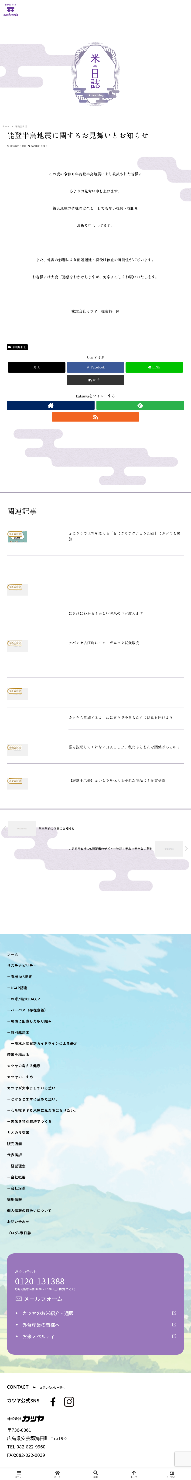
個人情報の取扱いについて (29, 1210)
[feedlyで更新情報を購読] (140, 405)
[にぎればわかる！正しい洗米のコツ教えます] (95, 565)
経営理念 (18, 1166)
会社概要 (18, 1177)
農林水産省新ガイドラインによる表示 (46, 1043)
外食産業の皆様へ (41, 1324)
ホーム (12, 954)
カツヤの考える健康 (24, 1066)
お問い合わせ (18, 1222)
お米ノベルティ (38, 1336)
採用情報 (14, 1199)
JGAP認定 (19, 988)
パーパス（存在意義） (29, 1010)
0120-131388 (40, 1281)
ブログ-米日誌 (19, 1233)
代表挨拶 (14, 1155)
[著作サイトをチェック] (51, 405)
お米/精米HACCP (25, 999)
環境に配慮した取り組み (31, 1021)
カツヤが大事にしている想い (31, 1088)
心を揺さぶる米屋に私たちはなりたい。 (44, 1110)
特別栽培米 (20, 1032)
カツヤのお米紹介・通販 (48, 1313)
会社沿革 (18, 1188)
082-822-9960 (31, 1446)
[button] (95, 380)
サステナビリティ (22, 965)
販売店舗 (14, 1144)
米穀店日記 (19, 347)
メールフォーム (43, 1298)
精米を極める (18, 1055)
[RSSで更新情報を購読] (95, 417)
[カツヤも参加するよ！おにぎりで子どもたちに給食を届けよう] (95, 669)
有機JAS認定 (21, 977)
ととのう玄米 (18, 1133)
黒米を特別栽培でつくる (31, 1121)
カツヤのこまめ (20, 1077)
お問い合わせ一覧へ (52, 1387)
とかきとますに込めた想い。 (35, 1099)
